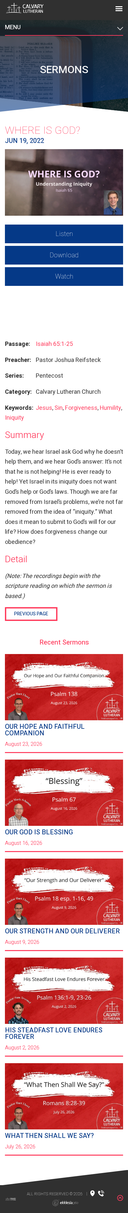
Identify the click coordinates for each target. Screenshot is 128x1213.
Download (64, 255)
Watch (64, 276)
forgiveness (81, 408)
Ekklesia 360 (65, 1203)
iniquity (14, 417)
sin (58, 408)
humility (110, 408)
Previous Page (31, 613)
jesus (44, 408)
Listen (64, 234)
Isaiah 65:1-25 (54, 344)
